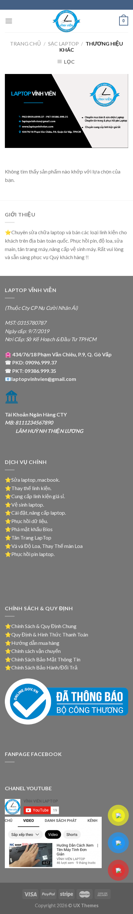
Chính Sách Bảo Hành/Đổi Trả (44, 667)
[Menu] (9, 21)
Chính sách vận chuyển (36, 651)
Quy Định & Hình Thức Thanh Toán (49, 634)
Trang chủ (25, 43)
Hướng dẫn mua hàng (35, 643)
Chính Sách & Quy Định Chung (44, 626)
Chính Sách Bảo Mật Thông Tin (45, 659)
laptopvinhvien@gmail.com (43, 379)
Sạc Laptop (63, 43)
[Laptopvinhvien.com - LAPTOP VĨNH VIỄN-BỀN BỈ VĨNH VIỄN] (66, 21)
